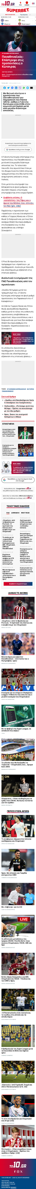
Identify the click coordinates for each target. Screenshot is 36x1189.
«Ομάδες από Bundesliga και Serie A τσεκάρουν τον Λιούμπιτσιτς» (19, 401)
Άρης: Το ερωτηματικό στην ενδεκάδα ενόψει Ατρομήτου (17, 75)
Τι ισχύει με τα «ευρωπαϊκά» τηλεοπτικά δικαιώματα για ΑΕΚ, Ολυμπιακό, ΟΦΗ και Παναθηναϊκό (8, 543)
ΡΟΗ (7, 513)
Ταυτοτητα (5, 1181)
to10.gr (4, 83)
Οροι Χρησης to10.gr (8, 1184)
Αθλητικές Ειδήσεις (26, 496)
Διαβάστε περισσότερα (18, 584)
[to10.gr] (8, 3)
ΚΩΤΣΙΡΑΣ (30, 389)
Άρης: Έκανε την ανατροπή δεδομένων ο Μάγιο (16, 415)
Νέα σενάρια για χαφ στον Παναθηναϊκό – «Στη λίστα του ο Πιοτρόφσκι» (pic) (9, 574)
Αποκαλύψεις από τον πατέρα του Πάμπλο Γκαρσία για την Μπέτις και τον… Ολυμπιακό (26, 538)
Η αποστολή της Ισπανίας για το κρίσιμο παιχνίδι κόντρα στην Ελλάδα (26, 571)
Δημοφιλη (15, 513)
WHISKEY (13, 1187)
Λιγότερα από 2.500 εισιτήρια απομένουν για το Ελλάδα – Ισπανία (26, 524)
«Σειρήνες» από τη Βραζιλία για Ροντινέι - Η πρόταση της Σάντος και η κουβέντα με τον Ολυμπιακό (8, 525)
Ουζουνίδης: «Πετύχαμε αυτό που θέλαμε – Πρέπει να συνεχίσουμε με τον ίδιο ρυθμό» (19, 408)
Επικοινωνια (5, 1186)
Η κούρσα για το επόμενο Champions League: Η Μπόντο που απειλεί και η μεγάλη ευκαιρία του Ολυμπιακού (26, 555)
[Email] (31, 88)
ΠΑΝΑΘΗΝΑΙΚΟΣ (7, 391)
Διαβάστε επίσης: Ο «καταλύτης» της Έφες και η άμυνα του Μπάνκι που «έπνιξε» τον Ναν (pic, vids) (18, 201)
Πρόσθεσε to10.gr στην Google (19, 149)
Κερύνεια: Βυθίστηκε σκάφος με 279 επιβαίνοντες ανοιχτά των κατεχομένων (8, 559)
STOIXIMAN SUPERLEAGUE (16, 389)
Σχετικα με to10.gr (7, 1182)
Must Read (25, 513)
